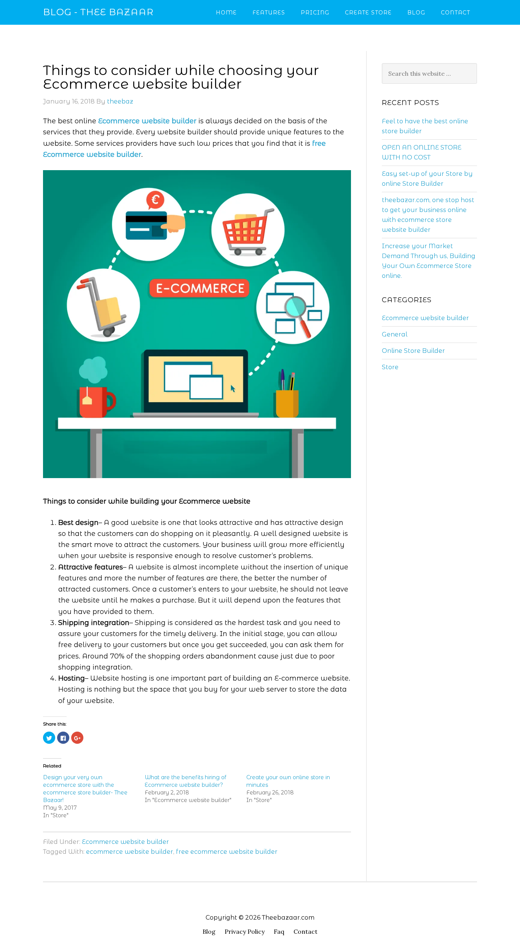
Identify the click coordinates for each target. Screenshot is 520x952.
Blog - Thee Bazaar (98, 12)
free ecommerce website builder (227, 851)
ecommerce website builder (129, 851)
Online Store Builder (413, 350)
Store (390, 367)
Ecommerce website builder (125, 841)
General (394, 334)
